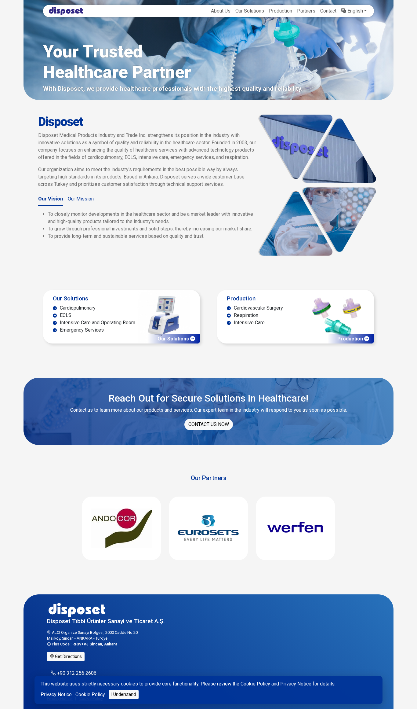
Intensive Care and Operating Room (97, 322)
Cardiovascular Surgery (258, 308)
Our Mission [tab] (81, 199)
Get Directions (68, 656)
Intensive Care (249, 322)
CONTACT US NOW (208, 424)
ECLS (65, 315)
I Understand (123, 694)
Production (280, 11)
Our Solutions (249, 11)
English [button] (354, 11)
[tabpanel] (147, 225)
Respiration (245, 315)
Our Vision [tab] (50, 199)
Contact (328, 11)
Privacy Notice (56, 694)
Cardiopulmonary (77, 308)
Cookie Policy (90, 694)
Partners (306, 11)
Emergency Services (81, 330)
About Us (220, 11)
